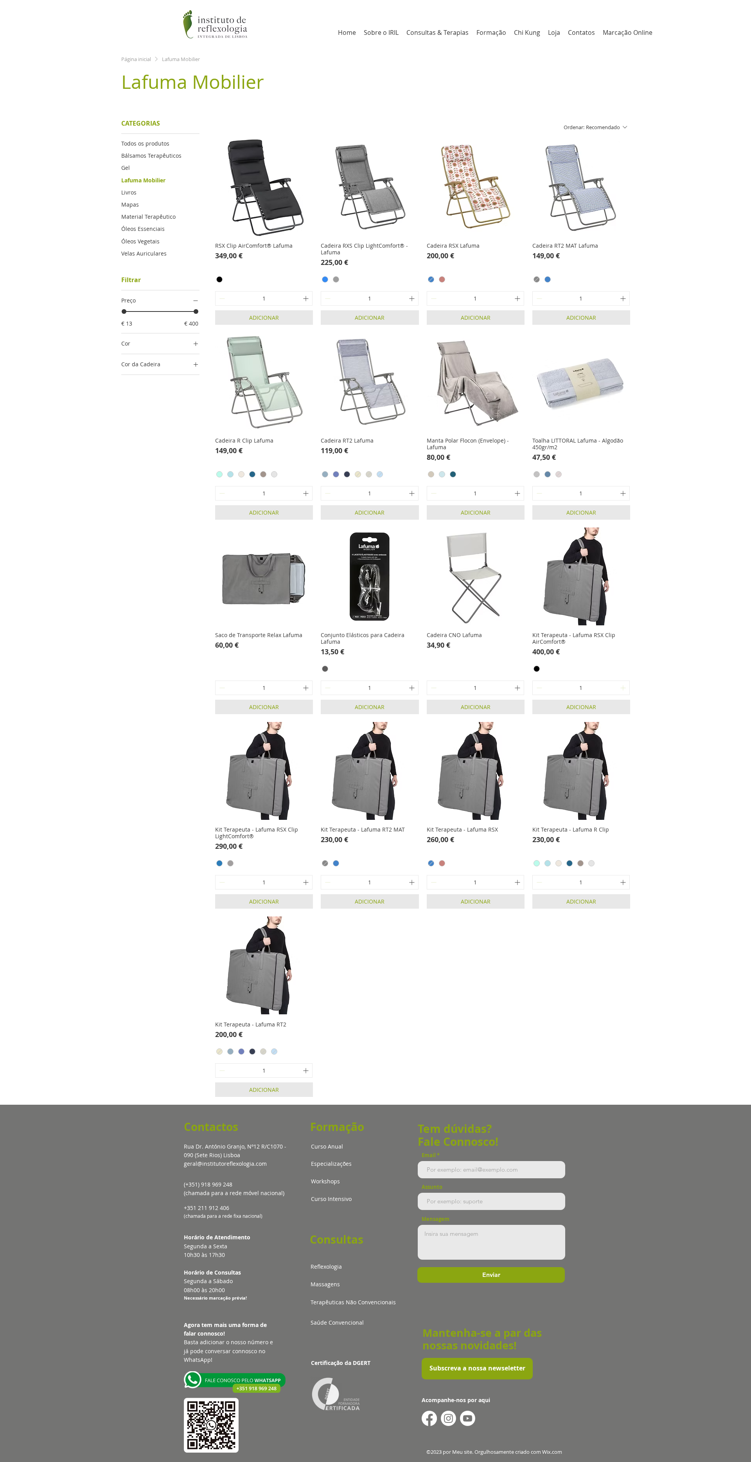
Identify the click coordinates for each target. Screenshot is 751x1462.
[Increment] (306, 298)
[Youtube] (467, 1418)
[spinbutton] (264, 298)
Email (429, 1155)
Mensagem (435, 1219)
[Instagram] (448, 1418)
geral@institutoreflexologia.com (225, 1163)
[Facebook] (429, 1418)
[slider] (124, 311)
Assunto (432, 1187)
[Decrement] (221, 298)
